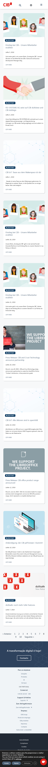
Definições (27, 763)
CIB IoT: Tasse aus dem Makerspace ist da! (23, 172)
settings (18, 759)
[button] (31, 5)
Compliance (24, 743)
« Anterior (7, 633)
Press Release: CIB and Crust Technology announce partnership (23, 358)
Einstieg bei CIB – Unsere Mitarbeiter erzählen (21, 46)
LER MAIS (9, 65)
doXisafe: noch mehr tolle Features (20, 605)
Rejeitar (16, 763)
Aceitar (6, 763)
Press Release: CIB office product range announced (22, 481)
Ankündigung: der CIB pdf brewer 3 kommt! (24, 542)
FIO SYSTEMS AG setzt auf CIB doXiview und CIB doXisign (24, 108)
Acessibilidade (24, 740)
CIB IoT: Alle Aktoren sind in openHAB (22, 420)
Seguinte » (29, 636)
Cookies (24, 747)
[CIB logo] (7, 4)
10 (20, 636)
